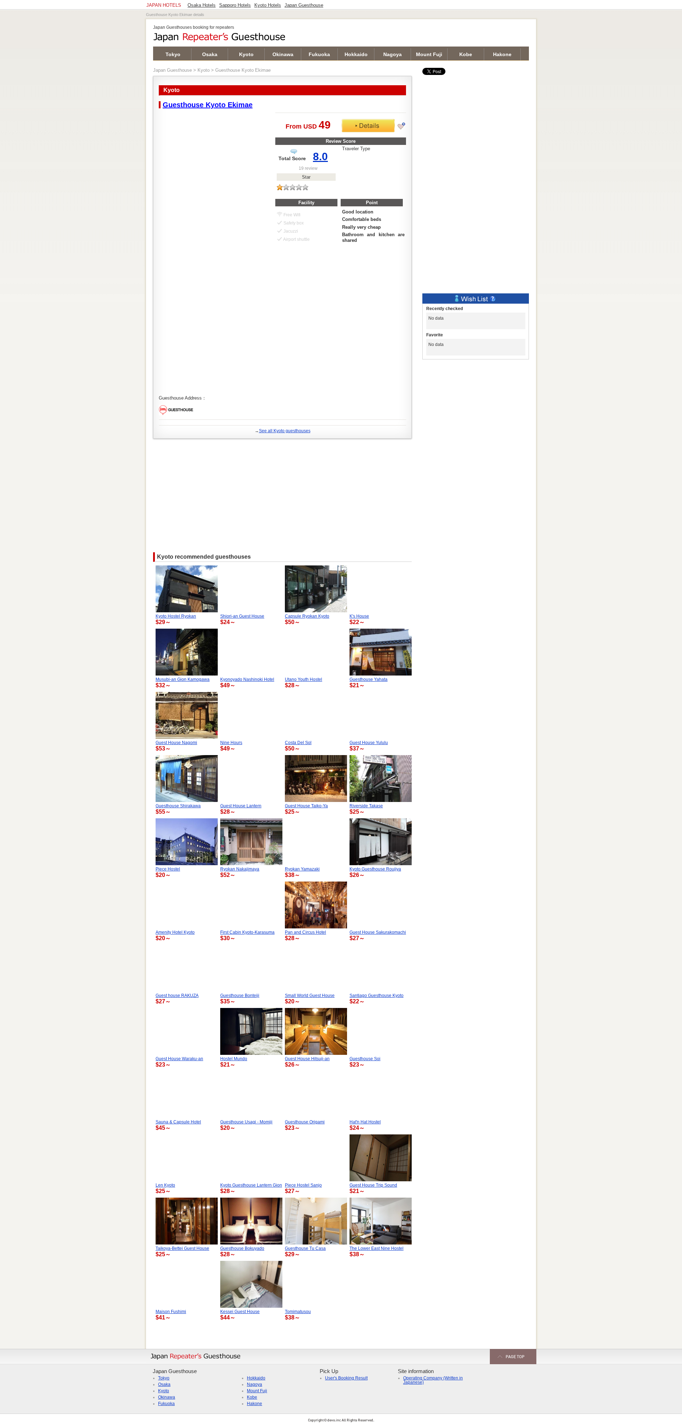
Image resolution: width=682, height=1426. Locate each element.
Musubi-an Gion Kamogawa (183, 679)
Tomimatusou (298, 1311)
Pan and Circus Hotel (305, 932)
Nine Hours (231, 742)
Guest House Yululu (369, 742)
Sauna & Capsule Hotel (178, 1121)
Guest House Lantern (240, 805)
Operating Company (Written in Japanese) (433, 1380)
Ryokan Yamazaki (302, 869)
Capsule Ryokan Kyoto (307, 616)
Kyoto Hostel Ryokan (176, 616)
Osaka (209, 54)
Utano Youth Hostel (303, 679)
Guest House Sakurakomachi (378, 932)
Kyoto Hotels (267, 5)
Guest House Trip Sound (373, 1185)
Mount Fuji (429, 54)
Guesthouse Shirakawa (178, 805)
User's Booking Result (346, 1378)
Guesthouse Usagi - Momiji (246, 1121)
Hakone (502, 54)
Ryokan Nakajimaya (239, 869)
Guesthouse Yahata (369, 679)
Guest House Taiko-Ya (306, 805)
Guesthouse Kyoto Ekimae (208, 105)
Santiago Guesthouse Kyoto (377, 995)
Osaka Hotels (202, 5)
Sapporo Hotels (235, 5)
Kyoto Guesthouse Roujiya (375, 869)
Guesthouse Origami (305, 1121)
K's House (359, 616)
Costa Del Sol (298, 742)
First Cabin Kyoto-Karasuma (247, 932)
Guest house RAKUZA (177, 995)
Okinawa (282, 54)
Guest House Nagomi (176, 742)
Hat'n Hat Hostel (365, 1121)
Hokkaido (356, 54)
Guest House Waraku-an (179, 1058)
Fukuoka (319, 54)
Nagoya (392, 54)
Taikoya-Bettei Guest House (182, 1248)
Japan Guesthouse (172, 70)
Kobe (465, 54)
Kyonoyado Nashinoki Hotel (247, 679)
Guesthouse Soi (365, 1058)
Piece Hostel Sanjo (303, 1185)
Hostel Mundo (233, 1058)
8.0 (320, 156)
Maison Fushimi (171, 1311)
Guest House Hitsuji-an (307, 1058)
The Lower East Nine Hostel (377, 1248)
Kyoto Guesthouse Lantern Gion (251, 1185)
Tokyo (173, 54)
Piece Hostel (168, 869)
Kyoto (246, 54)
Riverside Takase (366, 805)
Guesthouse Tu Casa (305, 1248)
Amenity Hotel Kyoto (175, 932)
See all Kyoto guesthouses (284, 430)
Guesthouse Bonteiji (239, 995)
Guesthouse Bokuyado (242, 1248)
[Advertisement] (282, 492)
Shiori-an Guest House (242, 616)
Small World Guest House (310, 995)
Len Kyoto (165, 1185)
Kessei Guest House (240, 1311)
